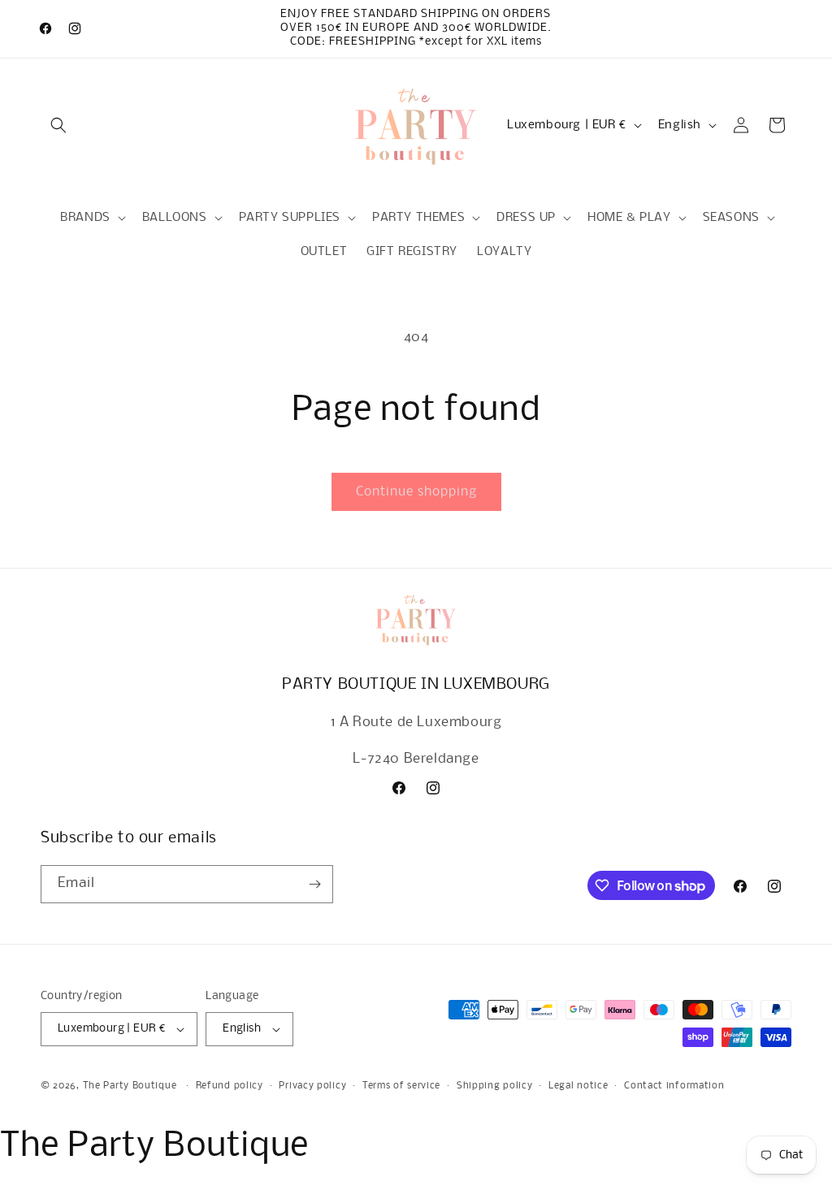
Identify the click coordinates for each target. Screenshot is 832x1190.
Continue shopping (416, 492)
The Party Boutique (130, 1086)
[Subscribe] (314, 884)
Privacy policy (312, 1086)
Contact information (674, 1086)
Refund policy (229, 1086)
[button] (58, 125)
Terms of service (401, 1086)
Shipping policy (495, 1086)
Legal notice (578, 1086)
